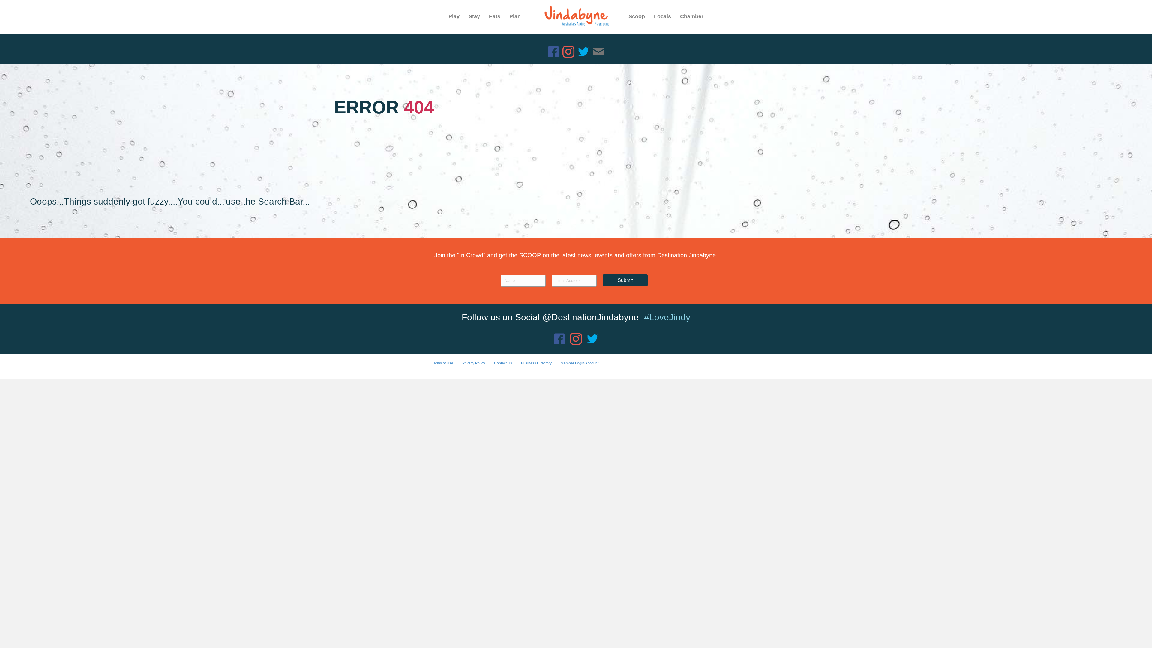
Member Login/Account (579, 363)
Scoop (636, 17)
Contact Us (503, 363)
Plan (515, 17)
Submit (625, 280)
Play (454, 17)
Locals (662, 17)
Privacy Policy (473, 363)
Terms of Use (442, 363)
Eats (494, 17)
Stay (474, 17)
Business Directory (536, 363)
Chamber (692, 17)
